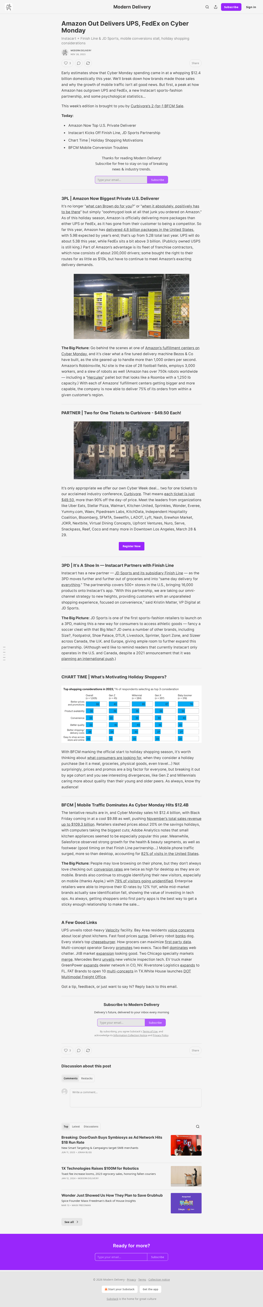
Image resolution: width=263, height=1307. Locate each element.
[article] (131, 1147)
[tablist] (78, 1078)
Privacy (131, 1279)
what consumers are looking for (114, 758)
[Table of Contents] (4, 653)
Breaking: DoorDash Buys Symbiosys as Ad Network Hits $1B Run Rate (111, 1140)
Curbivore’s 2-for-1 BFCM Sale (157, 106)
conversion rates (108, 869)
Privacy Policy (160, 1035)
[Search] (207, 7)
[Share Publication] (215, 7)
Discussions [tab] (91, 1126)
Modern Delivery (81, 50)
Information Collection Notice (130, 1035)
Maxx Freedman (81, 1205)
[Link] (56, 198)
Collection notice (159, 1279)
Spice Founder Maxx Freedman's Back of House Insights (98, 1201)
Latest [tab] (76, 1126)
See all (69, 1222)
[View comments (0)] (79, 63)
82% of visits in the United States (170, 853)
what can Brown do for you (109, 206)
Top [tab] (66, 1126)
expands (91, 965)
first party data (178, 942)
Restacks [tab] (86, 1078)
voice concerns (181, 930)
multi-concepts (120, 971)
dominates (179, 947)
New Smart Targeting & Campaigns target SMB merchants (99, 1148)
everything (70, 585)
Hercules (95, 377)
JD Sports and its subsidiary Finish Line (149, 573)
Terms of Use (150, 1031)
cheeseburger (103, 942)
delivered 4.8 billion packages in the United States (149, 229)
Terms (142, 1279)
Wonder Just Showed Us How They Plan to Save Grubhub (112, 1195)
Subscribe (231, 7)
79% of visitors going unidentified (144, 881)
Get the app (150, 1289)
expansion (105, 953)
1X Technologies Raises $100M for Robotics (100, 1168)
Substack (112, 1299)
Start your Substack (121, 1289)
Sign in (251, 7)
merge (67, 959)
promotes (124, 947)
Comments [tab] (70, 1078)
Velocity (113, 930)
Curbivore (132, 494)
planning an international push (87, 659)
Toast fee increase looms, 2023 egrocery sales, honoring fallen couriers (108, 1174)
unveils (108, 959)
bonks (180, 936)
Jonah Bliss (85, 1152)
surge (143, 936)
